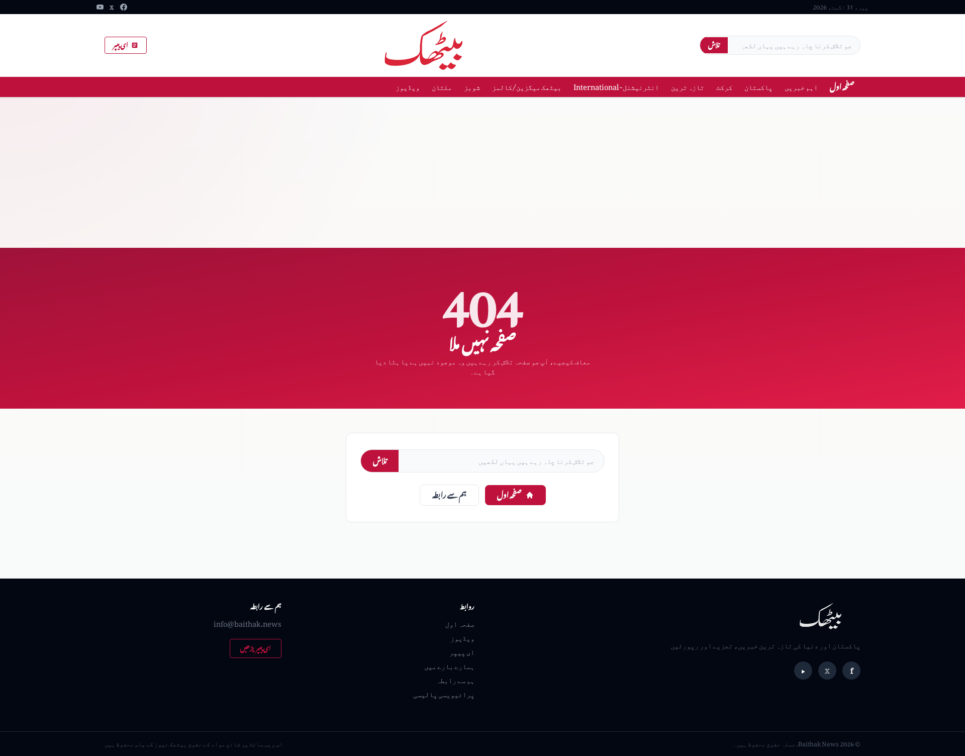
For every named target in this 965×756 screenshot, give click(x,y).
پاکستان (758, 86)
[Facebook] (123, 7)
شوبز (472, 86)
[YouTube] (100, 7)
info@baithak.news (247, 623)
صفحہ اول (842, 86)
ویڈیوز (408, 86)
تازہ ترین (687, 86)
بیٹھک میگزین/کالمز (526, 86)
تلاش (714, 45)
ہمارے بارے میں (449, 665)
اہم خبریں (801, 86)
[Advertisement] (482, 172)
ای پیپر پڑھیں (255, 648)
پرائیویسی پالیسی (443, 694)
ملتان (442, 86)
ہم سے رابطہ (449, 495)
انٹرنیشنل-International (616, 86)
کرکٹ (724, 86)
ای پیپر (120, 45)
